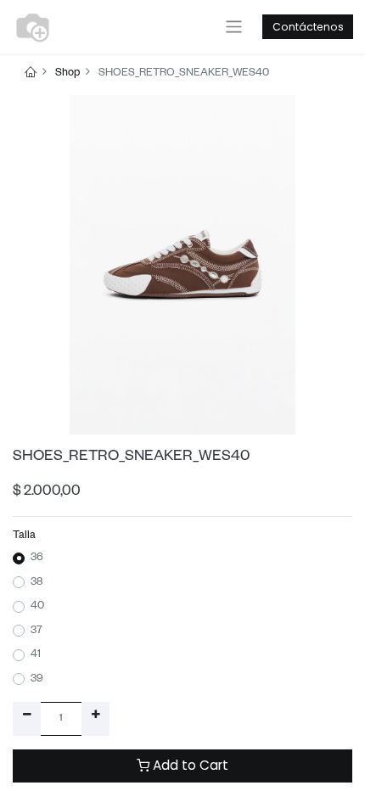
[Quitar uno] (27, 719)
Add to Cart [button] (188, 765)
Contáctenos (308, 27)
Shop (67, 74)
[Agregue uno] (95, 719)
